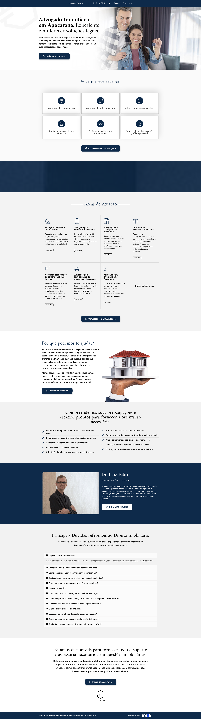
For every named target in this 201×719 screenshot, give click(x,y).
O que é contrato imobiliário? (62, 555)
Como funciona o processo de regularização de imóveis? (74, 619)
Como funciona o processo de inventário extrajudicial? (73, 583)
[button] (100, 555)
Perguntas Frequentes (123, 3)
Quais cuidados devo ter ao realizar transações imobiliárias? (76, 578)
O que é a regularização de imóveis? (65, 608)
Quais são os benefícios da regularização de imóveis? (73, 614)
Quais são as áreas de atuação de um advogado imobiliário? (75, 603)
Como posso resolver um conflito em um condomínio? (73, 573)
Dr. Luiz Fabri (99, 3)
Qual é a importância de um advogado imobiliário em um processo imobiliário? (84, 598)
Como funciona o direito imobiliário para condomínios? (73, 567)
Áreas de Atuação (76, 3)
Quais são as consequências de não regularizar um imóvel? (75, 624)
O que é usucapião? (57, 588)
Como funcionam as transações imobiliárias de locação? (74, 593)
